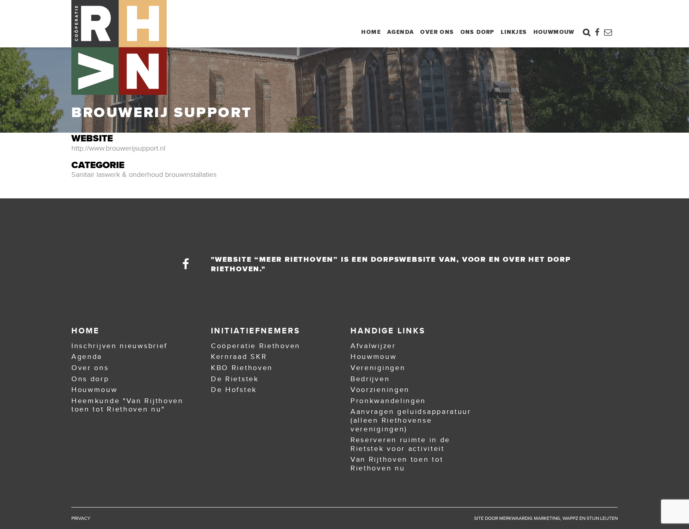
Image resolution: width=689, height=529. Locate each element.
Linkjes (514, 32)
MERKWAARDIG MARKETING (529, 518)
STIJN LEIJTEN (602, 518)
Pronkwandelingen (388, 401)
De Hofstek (234, 390)
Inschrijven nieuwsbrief (119, 346)
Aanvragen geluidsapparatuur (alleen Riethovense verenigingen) (410, 420)
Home (371, 32)
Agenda (400, 32)
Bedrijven (370, 379)
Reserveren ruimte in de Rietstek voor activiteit (400, 444)
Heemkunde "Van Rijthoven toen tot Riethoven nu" (127, 405)
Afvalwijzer (373, 346)
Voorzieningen (379, 390)
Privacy (81, 518)
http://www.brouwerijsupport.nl (118, 148)
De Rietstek (235, 379)
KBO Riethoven (242, 368)
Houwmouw (554, 32)
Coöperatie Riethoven (255, 346)
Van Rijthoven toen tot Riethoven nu (396, 463)
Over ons (437, 32)
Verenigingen (377, 368)
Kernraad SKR (239, 357)
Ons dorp (477, 32)
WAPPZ (570, 518)
